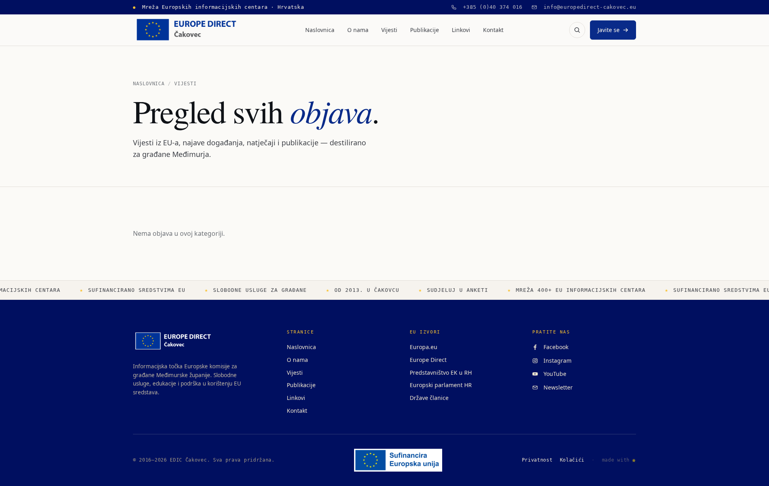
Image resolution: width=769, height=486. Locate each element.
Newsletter (556, 387)
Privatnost (537, 460)
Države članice (429, 398)
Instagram (556, 360)
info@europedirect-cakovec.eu (586, 7)
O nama (357, 30)
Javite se (609, 30)
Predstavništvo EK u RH (441, 372)
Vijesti (389, 30)
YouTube (553, 374)
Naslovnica (319, 30)
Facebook (554, 347)
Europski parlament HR (441, 385)
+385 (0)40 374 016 (490, 7)
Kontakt (493, 30)
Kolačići (572, 460)
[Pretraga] (577, 30)
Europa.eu (423, 347)
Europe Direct (428, 359)
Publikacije (424, 30)
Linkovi (461, 30)
